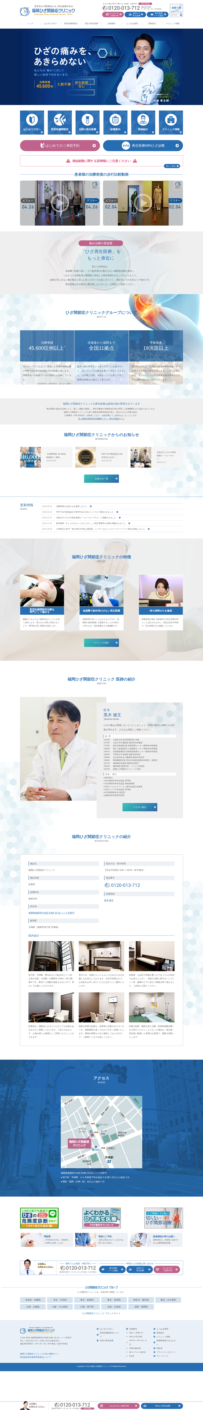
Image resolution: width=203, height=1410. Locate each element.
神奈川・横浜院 (141, 1300)
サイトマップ (162, 1356)
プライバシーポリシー (166, 1352)
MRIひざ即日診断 (135, 1337)
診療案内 (111, 23)
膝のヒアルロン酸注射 (137, 1352)
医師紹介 (152, 23)
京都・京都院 (32, 1307)
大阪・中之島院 (60, 1307)
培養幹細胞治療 (135, 1348)
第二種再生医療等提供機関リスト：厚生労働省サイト (101, 419)
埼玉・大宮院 (60, 1300)
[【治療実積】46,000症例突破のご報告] (30, 457)
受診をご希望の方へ (136, 1333)
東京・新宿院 (114, 1300)
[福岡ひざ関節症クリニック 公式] (47, 10)
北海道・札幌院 (33, 1300)
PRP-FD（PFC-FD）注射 (138, 1342)
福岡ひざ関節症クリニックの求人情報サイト (39, 1354)
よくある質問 (132, 23)
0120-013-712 (125, 885)
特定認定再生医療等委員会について (35, 1357)
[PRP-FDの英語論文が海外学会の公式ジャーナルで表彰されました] (85, 457)
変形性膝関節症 (71, 23)
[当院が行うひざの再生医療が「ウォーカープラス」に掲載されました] (140, 457)
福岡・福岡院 (141, 1307)
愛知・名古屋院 (168, 1300)
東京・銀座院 (87, 1300)
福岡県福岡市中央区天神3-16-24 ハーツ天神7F (51, 913)
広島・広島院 (114, 1307)
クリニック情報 (173, 23)
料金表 (131, 1356)
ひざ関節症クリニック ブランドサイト (101, 1313)
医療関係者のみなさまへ (166, 1342)
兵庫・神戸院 (87, 1307)
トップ (30, 23)
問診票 (159, 1348)
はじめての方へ (50, 23)
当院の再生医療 (91, 23)
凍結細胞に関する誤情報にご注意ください (101, 161)
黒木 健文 (109, 900)
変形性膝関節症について (109, 1335)
